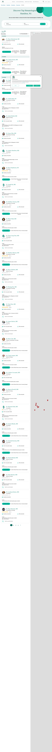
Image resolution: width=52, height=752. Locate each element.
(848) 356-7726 (6, 350)
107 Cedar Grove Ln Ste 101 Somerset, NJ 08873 (10, 313)
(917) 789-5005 (7, 92)
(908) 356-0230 (6, 264)
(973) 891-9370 (6, 503)
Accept (36, 85)
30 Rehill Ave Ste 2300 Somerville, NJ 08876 (9, 176)
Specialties (8, 5)
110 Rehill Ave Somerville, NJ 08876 (8, 244)
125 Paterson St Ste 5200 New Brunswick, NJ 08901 (10, 381)
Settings (15, 85)
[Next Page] (20, 525)
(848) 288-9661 (6, 435)
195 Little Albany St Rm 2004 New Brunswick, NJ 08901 (11, 500)
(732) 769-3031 (6, 230)
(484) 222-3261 (6, 213)
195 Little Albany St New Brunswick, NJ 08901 (9, 227)
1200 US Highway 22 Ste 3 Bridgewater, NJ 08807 (10, 295)
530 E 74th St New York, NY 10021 (7, 48)
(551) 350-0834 (6, 367)
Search (43, 2)
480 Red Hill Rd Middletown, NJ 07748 (8, 68)
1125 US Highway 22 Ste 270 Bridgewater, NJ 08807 (10, 107)
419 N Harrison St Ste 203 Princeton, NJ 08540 (9, 193)
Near (24, 23)
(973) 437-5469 (6, 452)
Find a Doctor (3, 5)
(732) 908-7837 (6, 469)
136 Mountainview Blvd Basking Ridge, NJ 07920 (10, 159)
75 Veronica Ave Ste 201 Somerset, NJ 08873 (9, 330)
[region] (26, 81)
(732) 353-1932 (6, 179)
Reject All (29, 85)
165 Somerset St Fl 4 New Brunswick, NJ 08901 (9, 415)
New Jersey (18, 5)
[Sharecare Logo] (3, 1)
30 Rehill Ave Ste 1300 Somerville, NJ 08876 (9, 278)
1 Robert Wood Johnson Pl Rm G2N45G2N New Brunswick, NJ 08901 (13, 449)
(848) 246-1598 (7, 72)
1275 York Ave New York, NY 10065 (8, 89)
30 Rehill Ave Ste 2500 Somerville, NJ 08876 (9, 210)
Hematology (13, 5)
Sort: (23, 33)
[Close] (40, 76)
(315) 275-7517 (7, 51)
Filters (3, 31)
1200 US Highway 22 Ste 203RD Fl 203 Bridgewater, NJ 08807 (12, 125)
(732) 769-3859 (6, 384)
